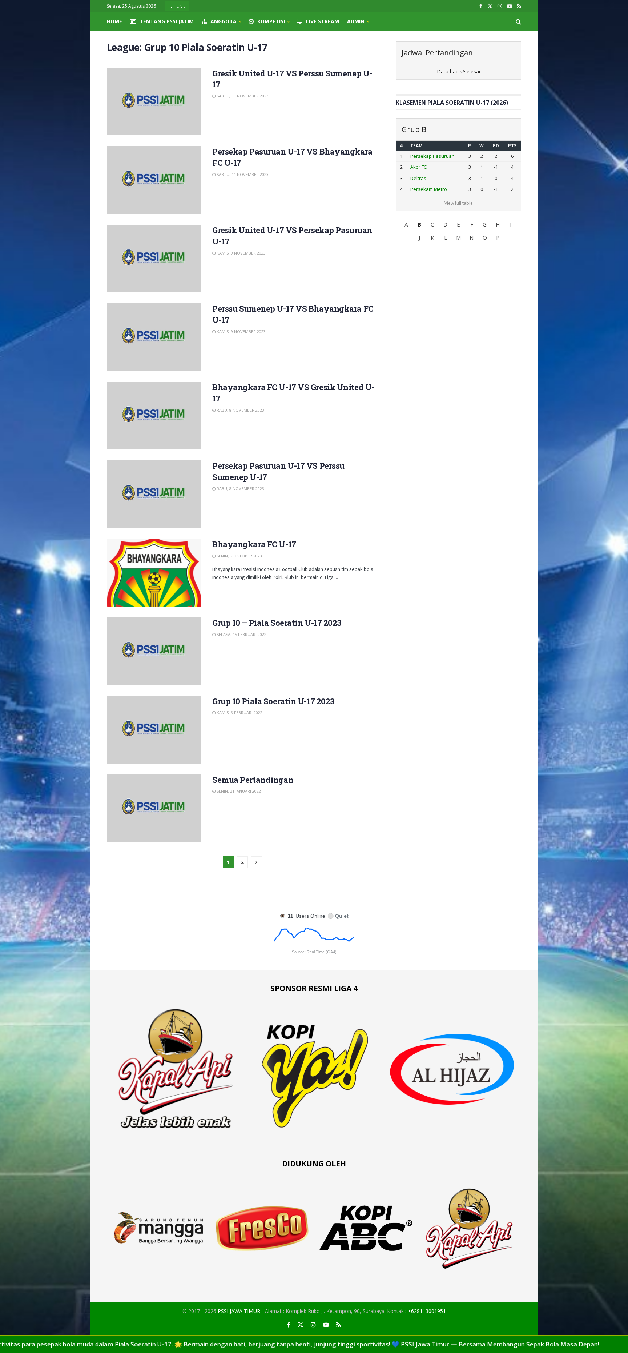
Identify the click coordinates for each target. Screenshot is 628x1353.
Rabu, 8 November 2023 (240, 410)
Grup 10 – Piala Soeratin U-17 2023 (277, 622)
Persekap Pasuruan (432, 156)
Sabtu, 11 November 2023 (242, 96)
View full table (458, 203)
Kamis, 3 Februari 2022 (239, 712)
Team (416, 146)
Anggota (223, 21)
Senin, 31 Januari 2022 (238, 791)
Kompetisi (271, 21)
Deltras (418, 178)
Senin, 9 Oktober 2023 (239, 556)
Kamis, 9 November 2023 (241, 253)
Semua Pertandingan (252, 779)
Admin (356, 21)
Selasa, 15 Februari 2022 (241, 634)
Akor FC (418, 167)
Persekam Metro (428, 189)
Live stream (322, 21)
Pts (512, 146)
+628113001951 (427, 1311)
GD (495, 146)
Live (181, 6)
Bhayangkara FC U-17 (254, 544)
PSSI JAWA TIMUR (239, 1311)
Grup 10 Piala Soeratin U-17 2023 (273, 701)
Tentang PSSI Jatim (167, 21)
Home (114, 21)
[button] (406, 224)
